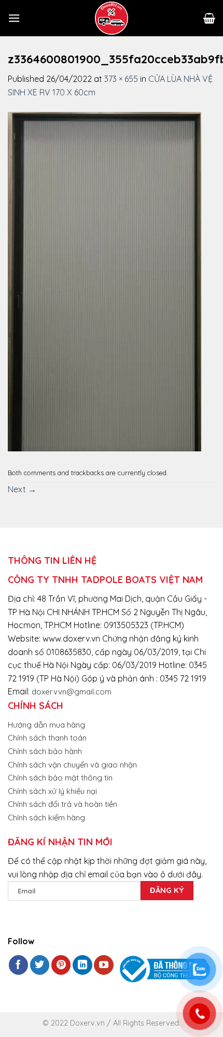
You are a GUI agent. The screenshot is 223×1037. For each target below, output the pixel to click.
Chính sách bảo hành (45, 751)
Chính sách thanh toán (47, 738)
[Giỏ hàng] (209, 18)
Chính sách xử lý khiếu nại (52, 791)
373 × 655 (121, 79)
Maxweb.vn (33, 1027)
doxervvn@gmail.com (72, 692)
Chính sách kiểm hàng (46, 817)
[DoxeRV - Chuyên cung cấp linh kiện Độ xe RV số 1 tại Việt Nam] (111, 18)
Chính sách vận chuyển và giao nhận (72, 765)
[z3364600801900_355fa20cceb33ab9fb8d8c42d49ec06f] (104, 280)
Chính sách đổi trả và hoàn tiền (62, 804)
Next (22, 489)
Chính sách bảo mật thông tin (60, 778)
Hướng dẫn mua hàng (46, 725)
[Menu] (14, 18)
